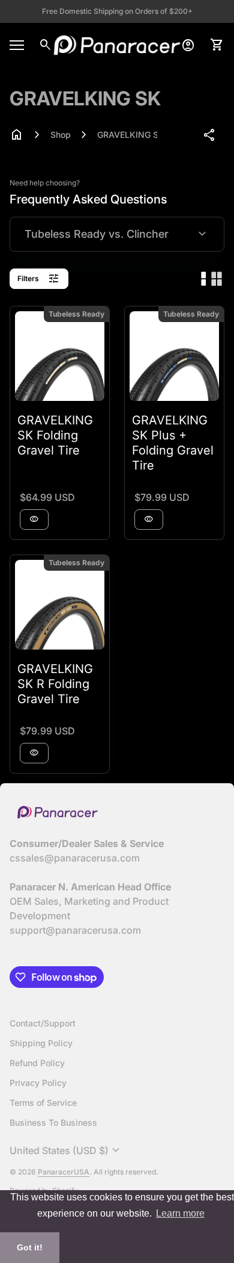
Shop (60, 134)
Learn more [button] (180, 1213)
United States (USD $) (66, 1150)
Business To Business (53, 1122)
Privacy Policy (38, 1083)
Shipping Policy (41, 1043)
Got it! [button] (30, 1247)
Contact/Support (43, 1023)
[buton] (66, 1150)
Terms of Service (43, 1102)
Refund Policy (37, 1063)
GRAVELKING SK (127, 134)
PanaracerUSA (63, 1171)
